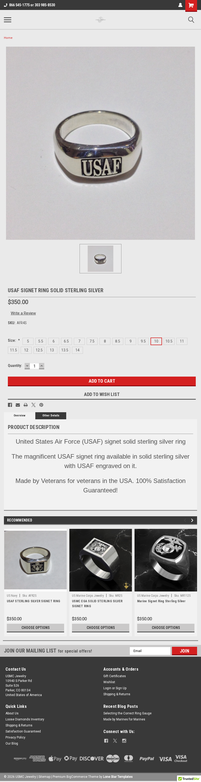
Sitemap (44, 777)
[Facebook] (10, 405)
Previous (186, 520)
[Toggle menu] (7, 19)
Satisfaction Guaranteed (23, 731)
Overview (19, 415)
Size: (14, 340)
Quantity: (15, 365)
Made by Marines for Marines (124, 719)
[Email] (18, 405)
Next (193, 520)
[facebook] (106, 741)
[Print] (26, 405)
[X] (33, 405)
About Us (12, 713)
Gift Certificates (114, 676)
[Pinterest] (41, 405)
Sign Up (121, 688)
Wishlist (109, 682)
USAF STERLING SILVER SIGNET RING (33, 601)
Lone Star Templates (118, 777)
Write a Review (23, 313)
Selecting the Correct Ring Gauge (127, 713)
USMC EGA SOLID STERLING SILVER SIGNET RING (97, 603)
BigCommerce (76, 777)
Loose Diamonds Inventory (24, 719)
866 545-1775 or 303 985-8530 (32, 5)
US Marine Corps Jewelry (88, 596)
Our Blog (11, 743)
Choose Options (35, 628)
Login (107, 688)
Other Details (50, 415)
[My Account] (180, 5)
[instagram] (124, 741)
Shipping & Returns (116, 694)
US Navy (12, 596)
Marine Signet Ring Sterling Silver (161, 601)
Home (8, 38)
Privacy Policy (15, 737)
